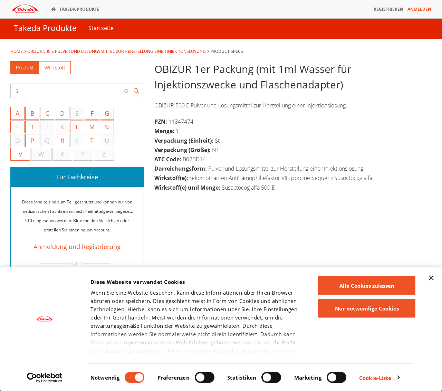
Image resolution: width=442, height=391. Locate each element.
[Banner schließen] (431, 278)
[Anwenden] (136, 91)
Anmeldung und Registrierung (77, 246)
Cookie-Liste (375, 377)
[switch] (204, 377)
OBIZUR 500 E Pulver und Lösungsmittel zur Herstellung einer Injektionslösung (116, 51)
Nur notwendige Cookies (367, 308)
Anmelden (419, 9)
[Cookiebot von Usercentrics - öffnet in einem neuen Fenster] (45, 377)
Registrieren (388, 9)
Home (16, 51)
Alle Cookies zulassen (366, 285)
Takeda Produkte (45, 28)
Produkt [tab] (25, 67)
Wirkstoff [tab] (55, 67)
